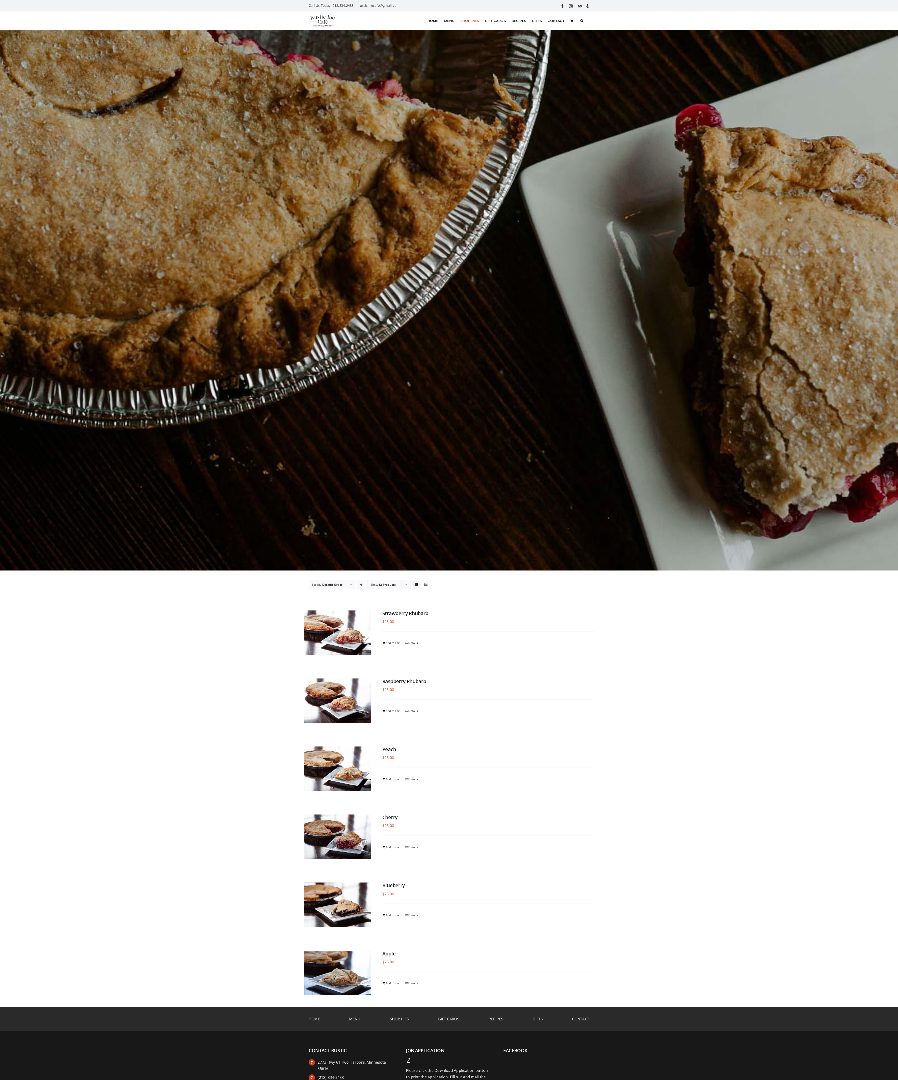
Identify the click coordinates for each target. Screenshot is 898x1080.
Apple (388, 953)
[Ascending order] (361, 584)
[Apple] (337, 973)
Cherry (390, 817)
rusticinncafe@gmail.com (379, 5)
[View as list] (426, 584)
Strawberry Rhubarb (405, 613)
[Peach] (337, 768)
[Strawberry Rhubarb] (337, 632)
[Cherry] (337, 836)
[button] (581, 20)
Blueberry (393, 885)
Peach (389, 749)
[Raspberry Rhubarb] (337, 700)
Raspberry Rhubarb (404, 681)
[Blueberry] (337, 905)
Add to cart (393, 643)
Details (413, 643)
